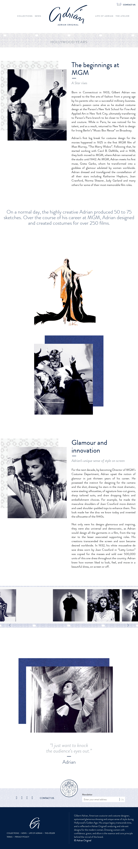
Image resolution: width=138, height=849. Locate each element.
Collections (24, 16)
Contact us (47, 798)
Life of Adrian (104, 16)
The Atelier (122, 16)
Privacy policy (22, 837)
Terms (9, 837)
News (38, 16)
